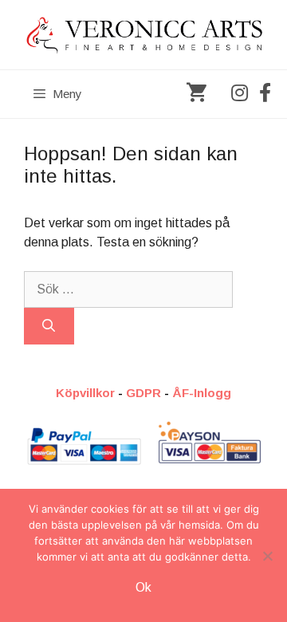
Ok (143, 587)
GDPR (143, 393)
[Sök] (49, 326)
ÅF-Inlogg (201, 393)
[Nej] (267, 556)
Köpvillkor (85, 393)
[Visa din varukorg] (196, 94)
